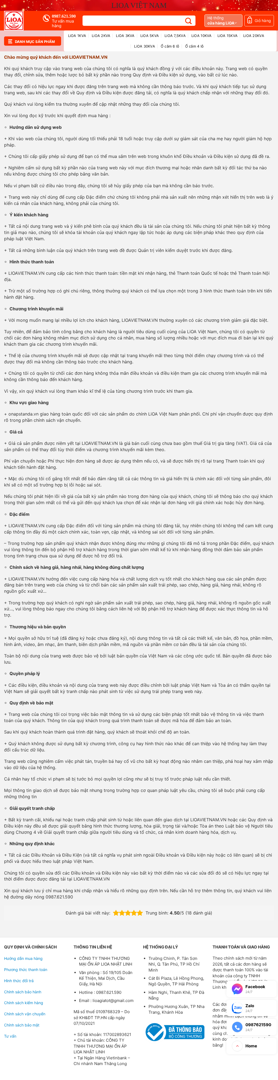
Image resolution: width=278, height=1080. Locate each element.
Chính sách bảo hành (22, 992)
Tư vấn (10, 1036)
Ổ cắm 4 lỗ (194, 46)
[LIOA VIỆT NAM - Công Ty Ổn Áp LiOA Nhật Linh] (19, 20)
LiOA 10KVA (201, 35)
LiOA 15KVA (227, 35)
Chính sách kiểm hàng (23, 1002)
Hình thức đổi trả (19, 980)
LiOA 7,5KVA (175, 35)
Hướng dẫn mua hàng (23, 958)
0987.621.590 (64, 16)
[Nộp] (188, 21)
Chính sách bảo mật (21, 1025)
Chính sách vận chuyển (24, 1014)
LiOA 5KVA (149, 35)
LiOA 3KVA (125, 35)
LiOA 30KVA (144, 46)
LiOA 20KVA (253, 35)
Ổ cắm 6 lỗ (170, 46)
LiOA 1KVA (77, 35)
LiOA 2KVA (101, 35)
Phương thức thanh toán (25, 969)
